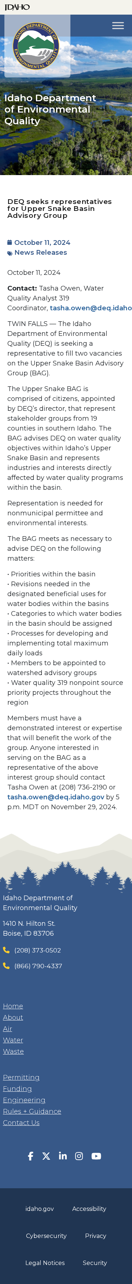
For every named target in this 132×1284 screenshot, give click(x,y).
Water (13, 1040)
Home (13, 1006)
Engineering (24, 1100)
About (13, 1018)
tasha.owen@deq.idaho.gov (55, 797)
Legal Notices (45, 1263)
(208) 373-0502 (37, 950)
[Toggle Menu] (118, 25)
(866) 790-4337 (38, 966)
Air (7, 1029)
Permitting (21, 1077)
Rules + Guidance (32, 1111)
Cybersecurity (46, 1235)
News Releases (40, 253)
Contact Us (21, 1123)
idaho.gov (40, 1208)
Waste (13, 1052)
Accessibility (89, 1208)
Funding (17, 1089)
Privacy (95, 1235)
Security (95, 1263)
